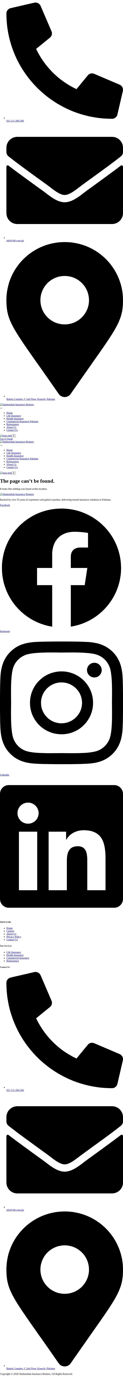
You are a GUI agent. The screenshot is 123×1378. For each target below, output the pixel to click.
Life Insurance (13, 415)
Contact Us (12, 430)
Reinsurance (12, 424)
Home (9, 412)
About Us (11, 427)
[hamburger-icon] (1, 408)
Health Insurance (15, 418)
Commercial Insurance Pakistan (22, 421)
